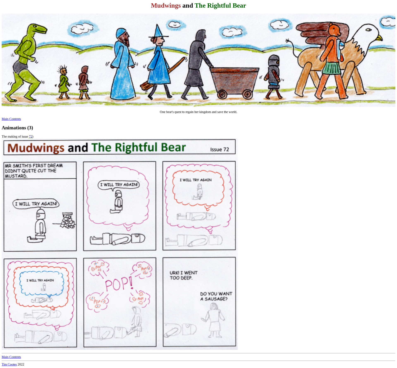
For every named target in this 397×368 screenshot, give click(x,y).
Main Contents (11, 119)
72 (30, 136)
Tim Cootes (9, 364)
